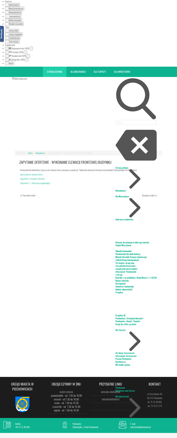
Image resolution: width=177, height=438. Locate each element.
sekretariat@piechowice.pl (140, 427)
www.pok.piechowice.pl (110, 399)
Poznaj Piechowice (123, 358)
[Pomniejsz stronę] (7, 48)
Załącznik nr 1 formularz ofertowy (32, 178)
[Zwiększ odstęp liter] (27, 60)
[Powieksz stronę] (31, 48)
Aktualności (40, 153)
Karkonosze (120, 361)
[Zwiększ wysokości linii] (28, 56)
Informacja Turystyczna (125, 356)
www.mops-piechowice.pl (110, 391)
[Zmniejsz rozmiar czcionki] (7, 52)
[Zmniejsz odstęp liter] (7, 60)
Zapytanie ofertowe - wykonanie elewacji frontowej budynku (65, 162)
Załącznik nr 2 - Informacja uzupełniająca (35, 183)
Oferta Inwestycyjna (124, 419)
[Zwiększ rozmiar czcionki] (25, 52)
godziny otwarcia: (66, 391)
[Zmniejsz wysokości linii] (7, 56)
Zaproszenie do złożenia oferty (31, 174)
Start (30, 153)
